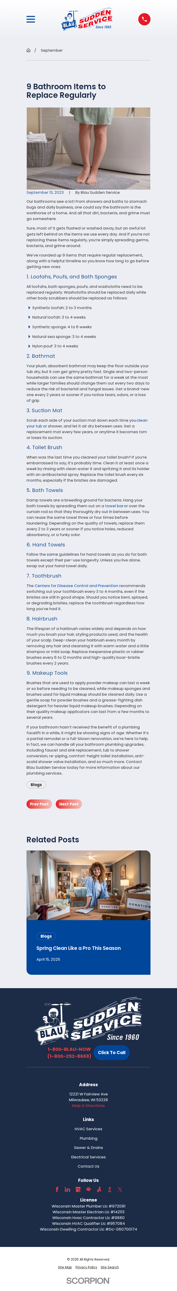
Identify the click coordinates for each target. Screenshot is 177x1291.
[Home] (87, 19)
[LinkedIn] (67, 1189)
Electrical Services (88, 1157)
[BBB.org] (109, 1189)
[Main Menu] (31, 19)
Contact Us (88, 1166)
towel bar (114, 506)
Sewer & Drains (88, 1147)
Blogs (36, 784)
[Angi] (99, 1189)
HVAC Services (88, 1129)
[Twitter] (120, 1189)
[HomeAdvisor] (88, 1189)
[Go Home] (28, 50)
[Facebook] (57, 1189)
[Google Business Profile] (78, 1189)
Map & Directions (88, 1105)
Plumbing (88, 1138)
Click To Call (111, 1052)
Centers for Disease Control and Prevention (76, 585)
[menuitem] (65, 1267)
